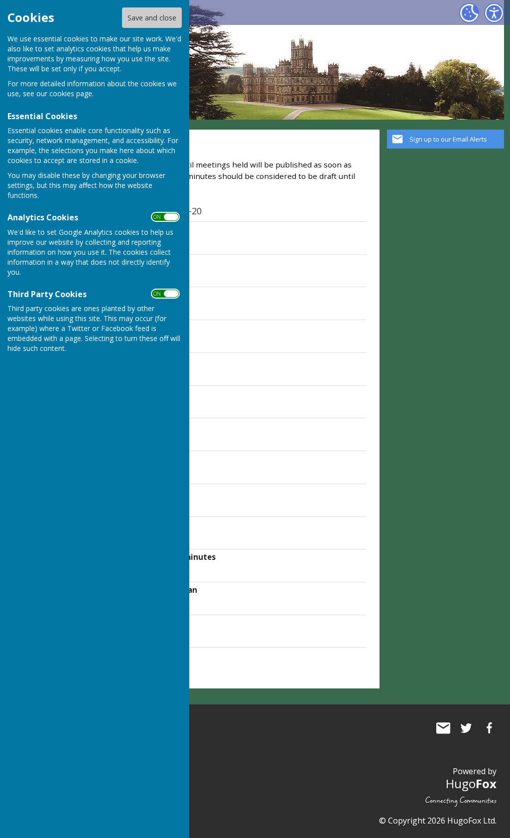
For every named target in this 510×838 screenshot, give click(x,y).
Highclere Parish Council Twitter (466, 727)
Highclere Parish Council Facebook (489, 727)
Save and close (152, 17)
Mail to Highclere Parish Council (443, 727)
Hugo (471, 783)
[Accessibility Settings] (494, 13)
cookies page (70, 93)
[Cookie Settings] (469, 13)
